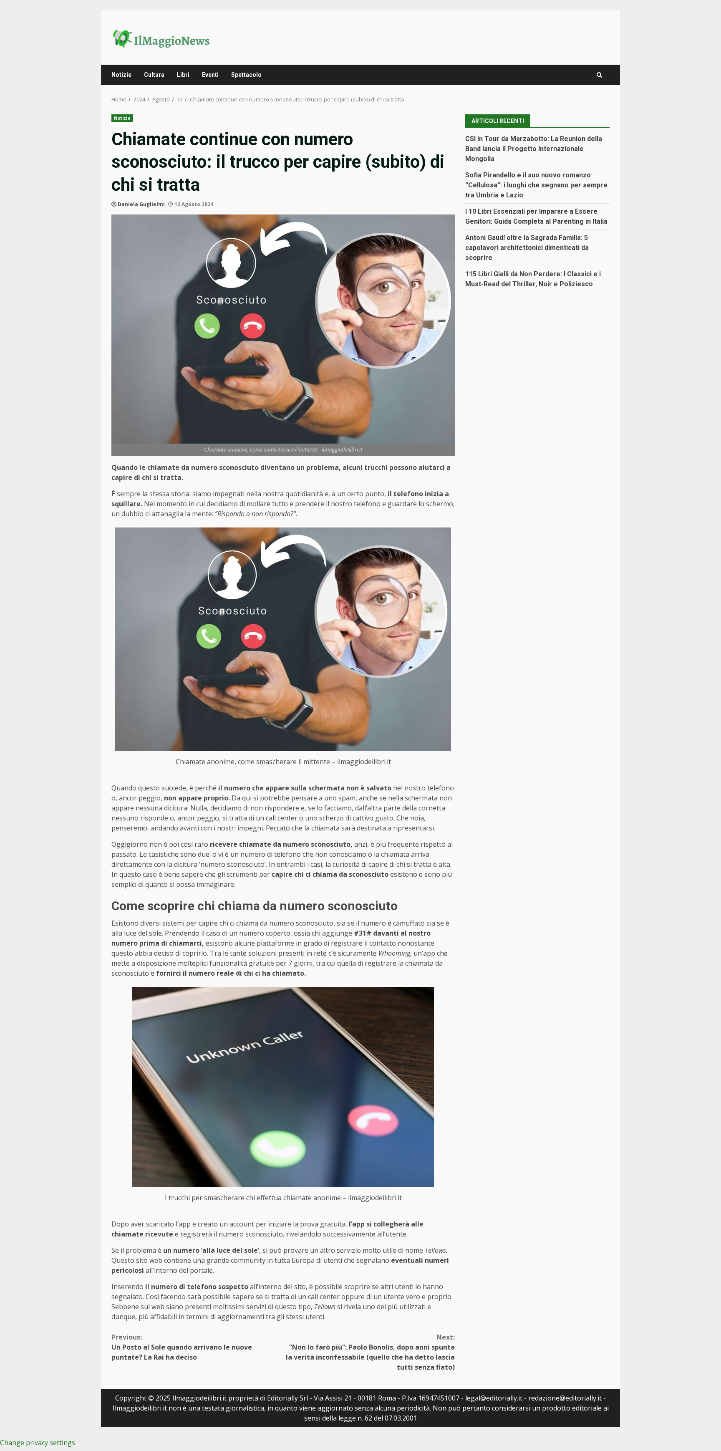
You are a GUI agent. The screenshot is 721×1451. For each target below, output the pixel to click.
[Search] (599, 75)
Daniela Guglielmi (141, 204)
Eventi (210, 74)
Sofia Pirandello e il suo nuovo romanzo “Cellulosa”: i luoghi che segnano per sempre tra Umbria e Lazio (536, 185)
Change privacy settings (37, 1442)
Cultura (154, 74)
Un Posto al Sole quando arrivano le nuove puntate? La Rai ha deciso (181, 1347)
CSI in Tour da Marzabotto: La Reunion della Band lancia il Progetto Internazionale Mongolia (533, 148)
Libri (183, 74)
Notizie (121, 74)
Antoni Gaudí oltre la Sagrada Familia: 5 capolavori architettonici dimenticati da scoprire (527, 247)
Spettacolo (246, 74)
